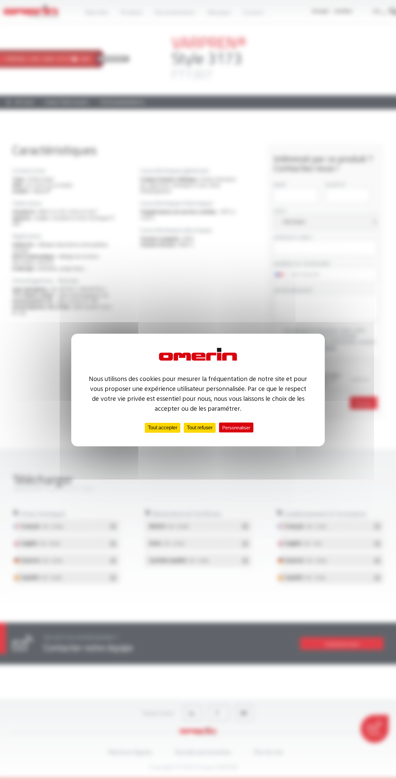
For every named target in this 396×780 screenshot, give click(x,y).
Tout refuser (200, 427)
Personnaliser (236, 427)
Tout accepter (162, 427)
